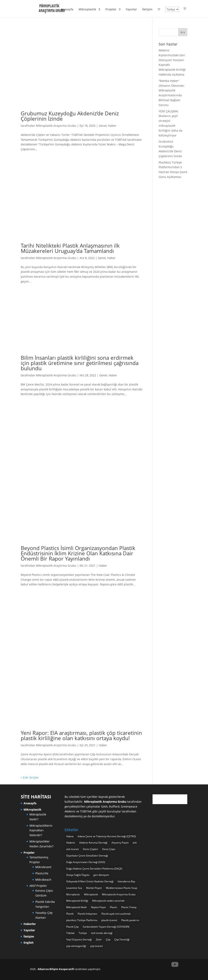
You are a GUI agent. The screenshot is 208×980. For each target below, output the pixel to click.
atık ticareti (72, 849)
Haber (112, 126)
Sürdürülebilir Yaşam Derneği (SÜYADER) (106, 926)
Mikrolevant (43, 867)
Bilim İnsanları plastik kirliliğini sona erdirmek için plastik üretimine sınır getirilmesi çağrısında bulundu (80, 363)
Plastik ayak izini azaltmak (116, 913)
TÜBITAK (86, 811)
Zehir (99, 939)
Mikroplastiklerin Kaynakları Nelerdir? (40, 830)
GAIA (104, 806)
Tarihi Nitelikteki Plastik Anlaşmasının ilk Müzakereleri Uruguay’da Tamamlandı (70, 248)
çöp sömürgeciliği (76, 946)
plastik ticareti (109, 920)
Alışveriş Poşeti (120, 842)
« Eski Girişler (30, 777)
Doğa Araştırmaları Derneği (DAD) (85, 862)
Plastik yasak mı (130, 920)
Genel (103, 126)
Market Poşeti (94, 888)
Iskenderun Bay (126, 881)
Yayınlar (131, 9)
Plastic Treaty (128, 907)
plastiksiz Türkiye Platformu (81, 920)
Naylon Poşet (98, 907)
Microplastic (73, 894)
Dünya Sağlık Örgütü (77, 875)
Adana (70, 836)
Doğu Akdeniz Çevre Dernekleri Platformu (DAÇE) (94, 868)
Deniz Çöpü (108, 849)
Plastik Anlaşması (87, 913)
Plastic (113, 907)
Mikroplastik (87, 9)
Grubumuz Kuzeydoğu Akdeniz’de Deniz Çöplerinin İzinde (70, 116)
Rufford (114, 806)
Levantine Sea (74, 888)
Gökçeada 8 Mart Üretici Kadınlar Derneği (90, 881)
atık (135, 842)
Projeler (110, 9)
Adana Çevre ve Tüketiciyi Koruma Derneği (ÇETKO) (107, 836)
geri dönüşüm (101, 875)
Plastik (70, 913)
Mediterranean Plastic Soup (121, 888)
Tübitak (70, 933)
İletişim (147, 9)
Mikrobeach (43, 879)
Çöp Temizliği (122, 939)
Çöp (108, 939)
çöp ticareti (96, 946)
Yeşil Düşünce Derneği (79, 939)
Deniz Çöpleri (90, 849)
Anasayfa (67, 9)
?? (159, 9)
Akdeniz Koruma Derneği (93, 842)
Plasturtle (41, 873)
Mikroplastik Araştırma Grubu (56, 126)
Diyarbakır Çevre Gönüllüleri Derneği (87, 855)
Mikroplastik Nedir (76, 907)
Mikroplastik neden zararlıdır (108, 900)
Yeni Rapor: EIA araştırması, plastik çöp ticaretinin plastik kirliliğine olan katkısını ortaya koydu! (81, 735)
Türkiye (83, 933)
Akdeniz (70, 842)
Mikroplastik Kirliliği (77, 900)
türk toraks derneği (102, 933)
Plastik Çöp (72, 926)
